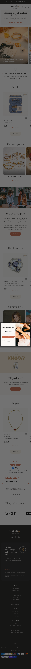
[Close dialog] (29, 324)
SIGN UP (8, 336)
